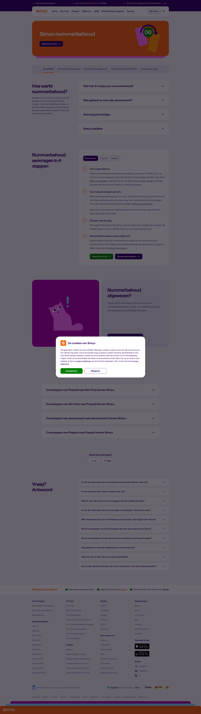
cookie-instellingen (83, 361)
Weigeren (95, 371)
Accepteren (71, 371)
